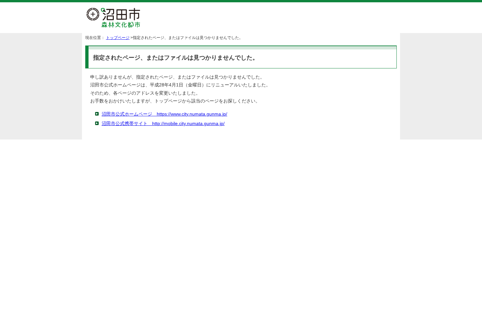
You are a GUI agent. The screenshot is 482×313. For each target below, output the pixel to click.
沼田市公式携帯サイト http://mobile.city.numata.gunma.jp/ (163, 123)
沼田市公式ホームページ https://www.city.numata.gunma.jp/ (164, 114)
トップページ (118, 37)
